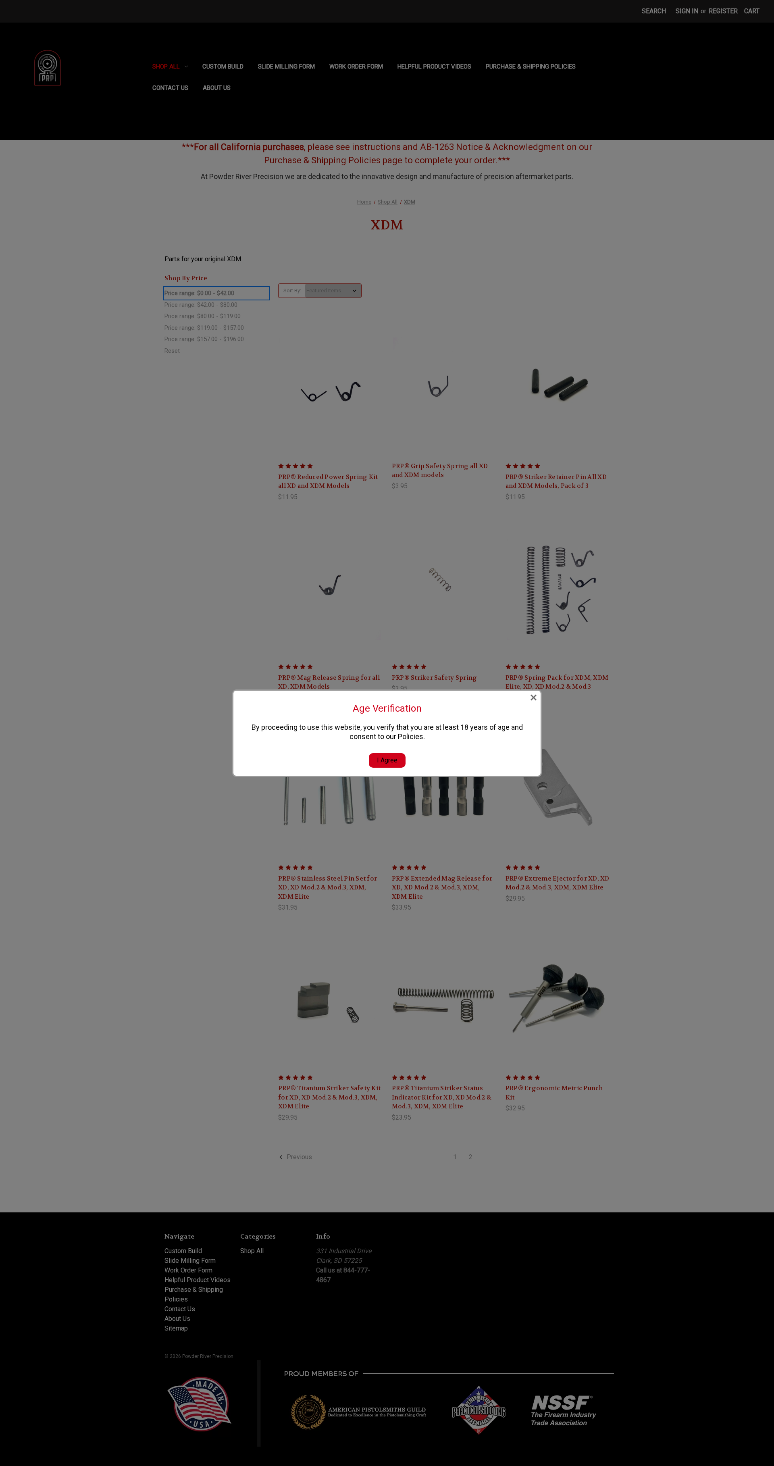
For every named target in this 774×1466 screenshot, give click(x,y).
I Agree (387, 760)
